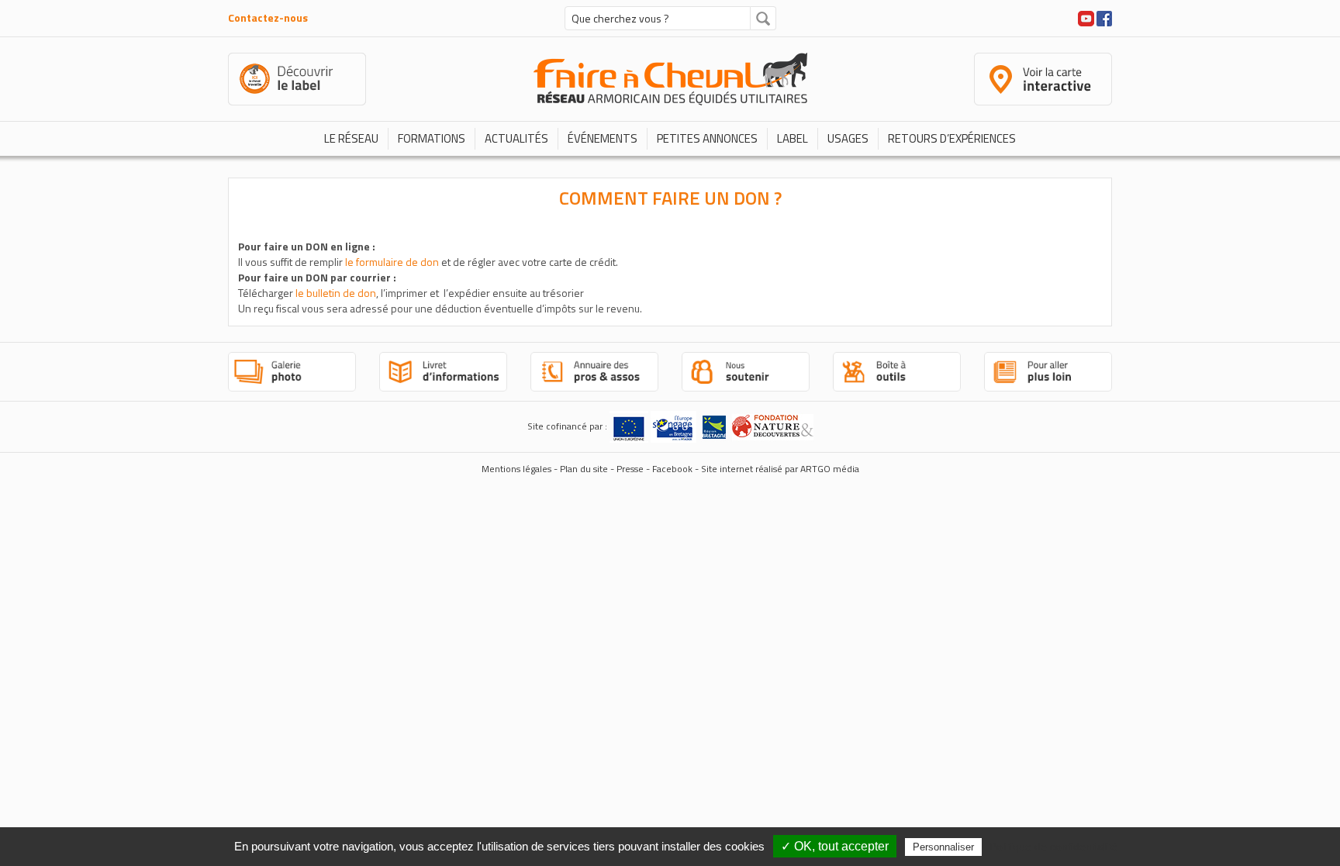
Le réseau (351, 138)
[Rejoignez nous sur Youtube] (1086, 17)
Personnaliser (943, 847)
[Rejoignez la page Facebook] (1104, 17)
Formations (431, 138)
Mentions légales (516, 468)
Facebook (672, 468)
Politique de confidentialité (1053, 846)
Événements (602, 138)
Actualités (516, 138)
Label (792, 138)
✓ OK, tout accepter (835, 846)
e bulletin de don (337, 293)
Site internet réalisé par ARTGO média (780, 468)
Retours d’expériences (952, 138)
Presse (630, 468)
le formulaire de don (392, 262)
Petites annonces (707, 138)
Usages (848, 138)
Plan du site (584, 468)
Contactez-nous (268, 17)
